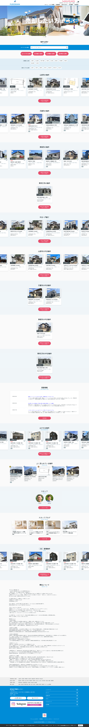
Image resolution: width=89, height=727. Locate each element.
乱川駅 (52, 60)
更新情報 (44, 418)
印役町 (30, 680)
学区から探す (63, 53)
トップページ (48, 689)
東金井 (43, 684)
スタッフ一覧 (44, 507)
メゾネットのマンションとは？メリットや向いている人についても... (41, 410)
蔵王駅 (56, 60)
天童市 (36, 67)
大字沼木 (43, 680)
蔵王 (34, 684)
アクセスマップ (49, 701)
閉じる (80, 725)
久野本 (34, 680)
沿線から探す (39, 53)
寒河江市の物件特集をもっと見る (44, 207)
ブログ (47, 698)
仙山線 (32, 682)
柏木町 (19, 680)
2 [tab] (44, 36)
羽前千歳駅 (42, 60)
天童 (29, 684)
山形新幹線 (25, 682)
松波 (47, 680)
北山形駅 (37, 60)
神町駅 (65, 60)
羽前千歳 (26, 684)
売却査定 (76, 4)
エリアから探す (27, 53)
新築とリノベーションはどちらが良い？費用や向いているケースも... (41, 396)
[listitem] (18, 87)
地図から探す (51, 53)
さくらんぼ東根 (48, 684)
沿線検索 (58, 4)
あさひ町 (27, 680)
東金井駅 (32, 63)
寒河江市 (55, 67)
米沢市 (45, 67)
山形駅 (32, 60)
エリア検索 (51, 4)
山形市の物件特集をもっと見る (44, 101)
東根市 (41, 67)
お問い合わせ (64, 4)
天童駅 (47, 60)
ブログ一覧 (44, 538)
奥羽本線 (20, 682)
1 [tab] (43, 36)
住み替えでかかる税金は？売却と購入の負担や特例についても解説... (41, 403)
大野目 (23, 680)
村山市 (59, 67)
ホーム (46, 4)
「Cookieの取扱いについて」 (65, 725)
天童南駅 (60, 60)
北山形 (22, 684)
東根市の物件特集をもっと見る (44, 173)
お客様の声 (48, 695)
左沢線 (29, 682)
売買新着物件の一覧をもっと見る (44, 575)
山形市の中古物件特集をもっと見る (44, 275)
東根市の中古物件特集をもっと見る (44, 343)
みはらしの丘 (38, 680)
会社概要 (71, 4)
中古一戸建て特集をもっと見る (44, 241)
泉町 (49, 680)
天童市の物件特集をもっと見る (44, 137)
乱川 (32, 684)
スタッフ (47, 692)
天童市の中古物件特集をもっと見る (44, 309)
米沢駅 (37, 63)
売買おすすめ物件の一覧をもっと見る (44, 454)
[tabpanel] (44, 21)
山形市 (32, 67)
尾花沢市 (49, 67)
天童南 (37, 684)
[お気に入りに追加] (7, 87)
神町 (40, 684)
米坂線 (35, 682)
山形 (19, 684)
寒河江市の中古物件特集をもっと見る (44, 377)
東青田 (52, 680)
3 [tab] (45, 36)
